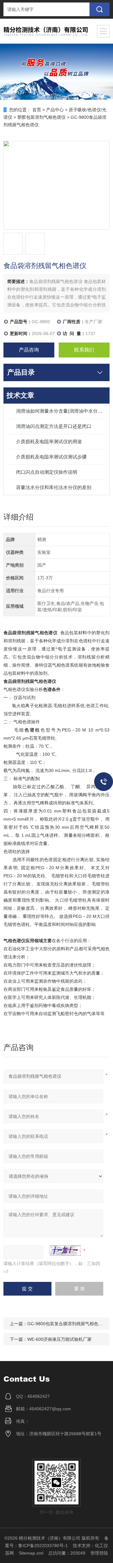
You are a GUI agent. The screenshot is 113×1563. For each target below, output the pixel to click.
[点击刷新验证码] (65, 1250)
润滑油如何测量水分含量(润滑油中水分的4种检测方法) (59, 411)
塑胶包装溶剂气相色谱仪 (41, 117)
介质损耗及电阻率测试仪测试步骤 (51, 456)
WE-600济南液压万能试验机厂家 (59, 1339)
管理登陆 (99, 1553)
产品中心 (55, 109)
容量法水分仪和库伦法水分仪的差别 (53, 487)
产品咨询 (29, 349)
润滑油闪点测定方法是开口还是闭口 (53, 426)
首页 (36, 109)
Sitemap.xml (31, 1553)
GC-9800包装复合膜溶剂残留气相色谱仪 (67, 1323)
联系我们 (84, 349)
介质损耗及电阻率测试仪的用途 (49, 441)
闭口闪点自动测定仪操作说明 (46, 472)
